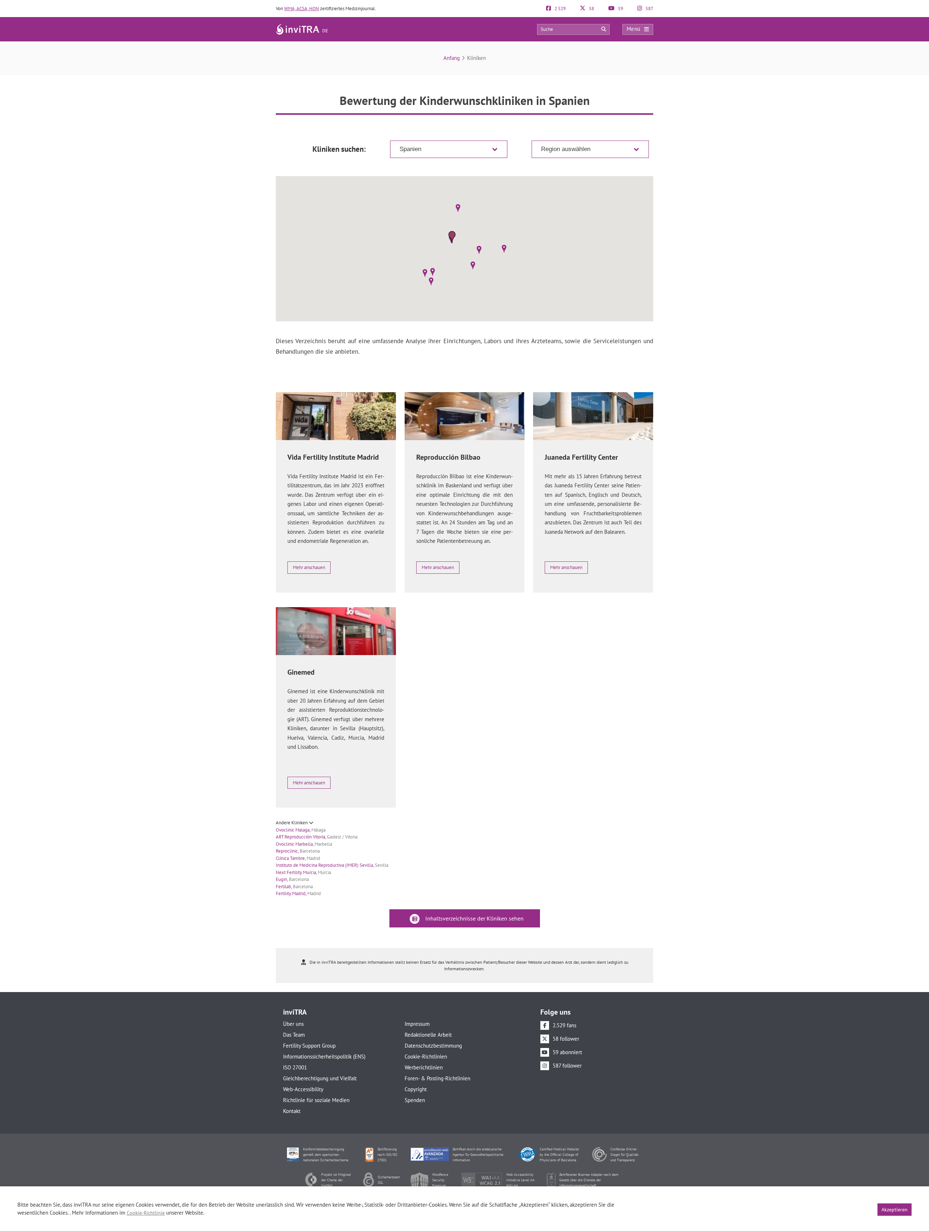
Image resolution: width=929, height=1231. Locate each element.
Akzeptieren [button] (894, 1209)
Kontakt (291, 1111)
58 (591, 8)
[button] (458, 208)
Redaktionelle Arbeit (428, 1034)
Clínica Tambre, (298, 858)
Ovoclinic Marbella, (304, 844)
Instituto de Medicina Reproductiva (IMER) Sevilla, (332, 865)
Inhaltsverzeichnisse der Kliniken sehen (474, 918)
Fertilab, (294, 886)
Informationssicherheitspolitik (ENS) (324, 1056)
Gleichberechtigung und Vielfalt (320, 1078)
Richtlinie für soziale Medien (316, 1100)
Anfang (451, 57)
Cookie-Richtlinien (426, 1056)
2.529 (559, 8)
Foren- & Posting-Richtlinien (437, 1078)
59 (620, 8)
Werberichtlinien (424, 1067)
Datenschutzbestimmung (433, 1045)
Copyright (416, 1089)
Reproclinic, (298, 851)
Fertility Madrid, (298, 893)
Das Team (294, 1034)
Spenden (415, 1100)
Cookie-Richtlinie (146, 1212)
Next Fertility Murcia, (303, 872)
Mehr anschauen (309, 567)
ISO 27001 (295, 1067)
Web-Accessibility (303, 1089)
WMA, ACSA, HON (301, 8)
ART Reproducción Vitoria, (316, 837)
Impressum (417, 1024)
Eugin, (292, 879)
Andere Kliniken (292, 823)
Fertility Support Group (309, 1045)
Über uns (293, 1024)
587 (648, 8)
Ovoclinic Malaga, (301, 830)
